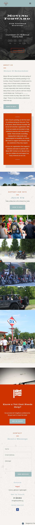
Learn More (17, 50)
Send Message (23, 474)
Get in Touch (17, 421)
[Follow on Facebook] (17, 509)
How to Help (11, 106)
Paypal (17, 486)
